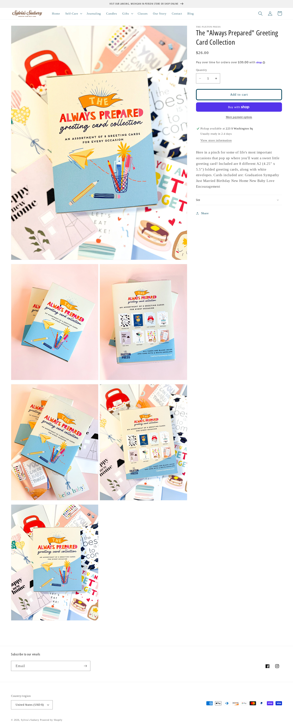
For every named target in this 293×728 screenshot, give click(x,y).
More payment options (239, 117)
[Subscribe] (85, 666)
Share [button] (205, 213)
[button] (73, 13)
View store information (216, 140)
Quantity (201, 70)
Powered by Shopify (51, 720)
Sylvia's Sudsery (30, 720)
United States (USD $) (30, 704)
